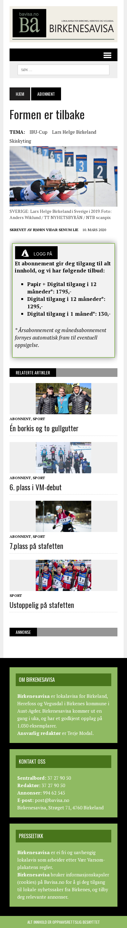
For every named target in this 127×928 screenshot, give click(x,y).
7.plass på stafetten (36, 545)
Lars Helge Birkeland (74, 132)
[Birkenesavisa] (63, 24)
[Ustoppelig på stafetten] (63, 586)
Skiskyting (20, 141)
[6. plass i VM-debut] (63, 469)
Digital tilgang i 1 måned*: (62, 313)
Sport (39, 418)
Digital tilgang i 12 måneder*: (66, 298)
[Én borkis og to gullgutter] (63, 410)
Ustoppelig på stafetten (42, 604)
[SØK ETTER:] (63, 69)
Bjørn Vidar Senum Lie (55, 229)
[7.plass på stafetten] (63, 528)
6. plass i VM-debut (36, 486)
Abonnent (20, 418)
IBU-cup (38, 132)
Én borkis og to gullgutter (44, 427)
